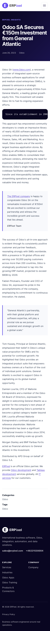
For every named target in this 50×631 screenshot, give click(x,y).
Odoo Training (9, 582)
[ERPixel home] (12, 5)
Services (6, 567)
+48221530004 (34, 550)
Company (33, 567)
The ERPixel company (18, 196)
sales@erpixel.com (12, 550)
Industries (7, 572)
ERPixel (6, 466)
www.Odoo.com (21, 69)
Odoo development (21, 470)
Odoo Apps (8, 577)
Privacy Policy (8, 614)
